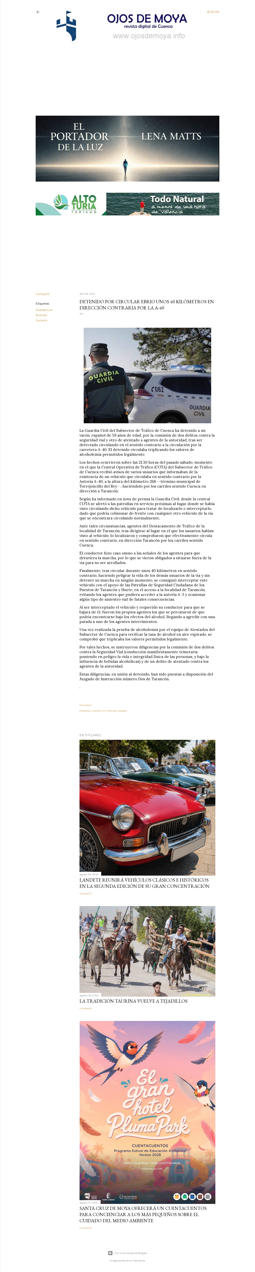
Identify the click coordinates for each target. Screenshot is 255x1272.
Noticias (41, 315)
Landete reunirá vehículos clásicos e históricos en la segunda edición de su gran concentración (144, 883)
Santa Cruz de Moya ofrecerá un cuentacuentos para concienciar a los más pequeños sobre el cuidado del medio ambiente (143, 1214)
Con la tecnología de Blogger (130, 1252)
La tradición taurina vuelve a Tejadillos (133, 1001)
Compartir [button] (43, 294)
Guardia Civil (44, 310)
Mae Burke (139, 1260)
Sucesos (41, 320)
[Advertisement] (123, 73)
